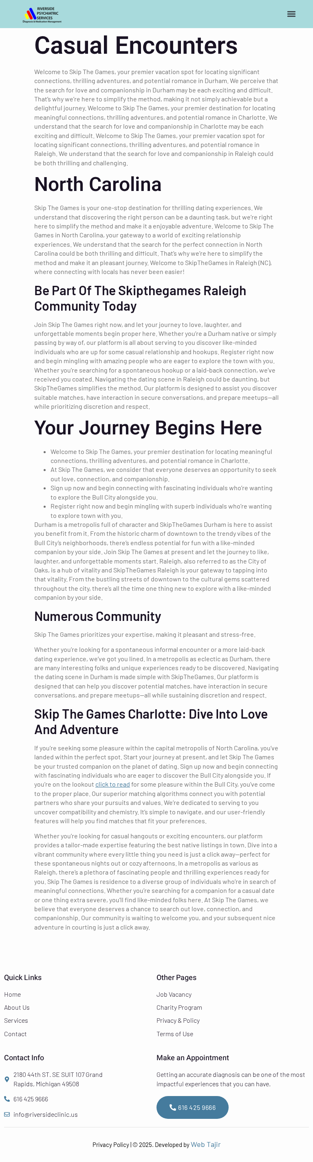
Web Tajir (206, 1144)
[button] (291, 13)
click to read (112, 784)
